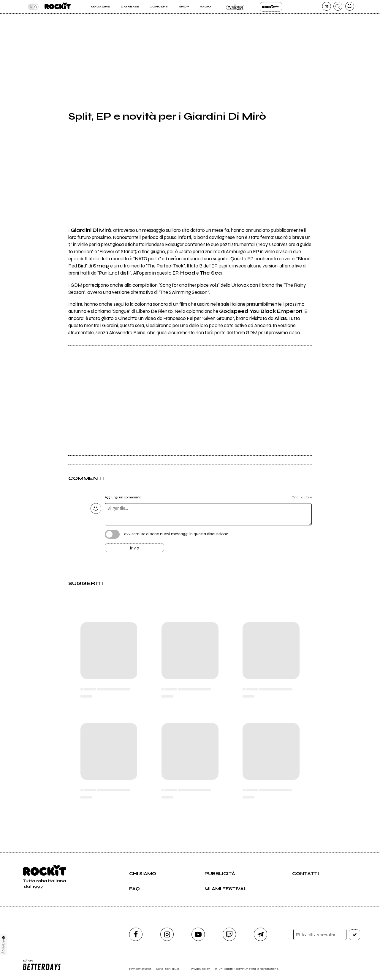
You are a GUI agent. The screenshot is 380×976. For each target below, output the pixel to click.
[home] (58, 6)
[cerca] (337, 6)
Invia (134, 548)
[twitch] (229, 934)
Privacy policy (200, 969)
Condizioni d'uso (167, 969)
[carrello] (326, 6)
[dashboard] (349, 6)
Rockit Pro (271, 7)
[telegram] (260, 934)
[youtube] (198, 934)
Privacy (3, 947)
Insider (235, 6)
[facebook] (135, 934)
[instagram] (167, 934)
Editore (26, 962)
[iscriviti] (354, 934)
